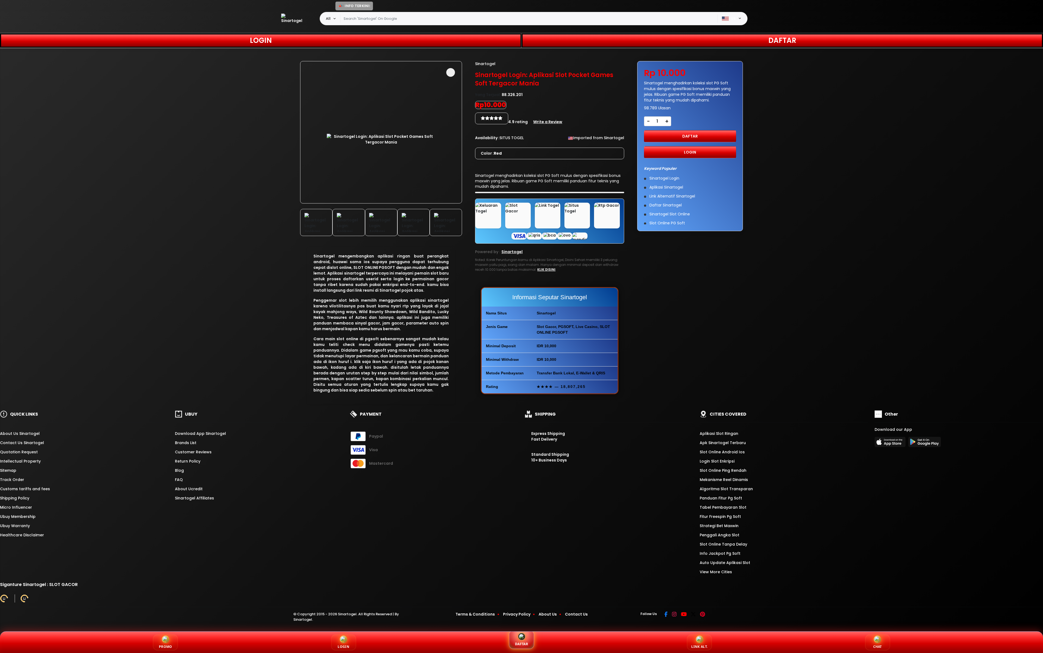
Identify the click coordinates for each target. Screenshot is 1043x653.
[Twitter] (693, 614)
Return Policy (187, 461)
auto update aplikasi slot (725, 562)
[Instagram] (674, 614)
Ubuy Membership (18, 516)
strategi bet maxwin (719, 525)
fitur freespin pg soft (720, 516)
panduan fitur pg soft (721, 498)
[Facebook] (666, 614)
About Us (548, 614)
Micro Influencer (16, 507)
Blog (179, 470)
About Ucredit (189, 489)
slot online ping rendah (723, 470)
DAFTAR (782, 40)
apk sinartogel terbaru (723, 442)
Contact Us (576, 614)
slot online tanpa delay (723, 544)
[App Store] (891, 443)
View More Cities (716, 572)
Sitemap (8, 470)
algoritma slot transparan (726, 489)
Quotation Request (19, 452)
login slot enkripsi (717, 461)
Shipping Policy (14, 498)
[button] (450, 72)
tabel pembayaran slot (723, 507)
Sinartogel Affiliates (194, 498)
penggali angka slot (719, 535)
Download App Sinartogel (200, 433)
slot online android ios (722, 452)
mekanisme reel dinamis (724, 479)
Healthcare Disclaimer (22, 535)
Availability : (487, 138)
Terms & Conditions (475, 614)
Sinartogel (324, 256)
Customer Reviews (193, 452)
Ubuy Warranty (15, 525)
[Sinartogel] (293, 19)
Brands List (185, 442)
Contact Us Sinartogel (22, 442)
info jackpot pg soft (720, 553)
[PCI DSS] (4, 598)
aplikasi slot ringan (719, 433)
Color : (491, 153)
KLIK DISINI (546, 269)
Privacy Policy (516, 614)
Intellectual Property (20, 461)
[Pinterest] (702, 614)
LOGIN (261, 40)
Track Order (12, 479)
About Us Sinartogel (20, 433)
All (328, 18)
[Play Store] (924, 443)
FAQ (179, 479)
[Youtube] (684, 614)
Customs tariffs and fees (25, 489)
